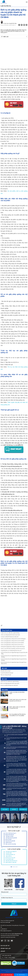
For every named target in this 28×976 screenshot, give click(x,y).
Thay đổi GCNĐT (8, 852)
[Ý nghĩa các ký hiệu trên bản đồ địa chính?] (4, 693)
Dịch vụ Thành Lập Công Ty (10, 833)
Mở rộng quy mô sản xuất (10, 857)
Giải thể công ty (8, 842)
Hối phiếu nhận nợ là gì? (5, 670)
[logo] (14, 914)
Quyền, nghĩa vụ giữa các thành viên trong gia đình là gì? (17, 707)
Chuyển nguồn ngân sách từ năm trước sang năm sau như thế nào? (18, 700)
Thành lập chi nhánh (9, 836)
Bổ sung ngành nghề (9, 859)
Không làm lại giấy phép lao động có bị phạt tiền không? (13, 646)
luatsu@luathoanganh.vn (7, 930)
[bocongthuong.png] (18, 963)
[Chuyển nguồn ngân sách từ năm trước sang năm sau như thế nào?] (4, 701)
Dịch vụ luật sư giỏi (14, 830)
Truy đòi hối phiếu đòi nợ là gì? (7, 672)
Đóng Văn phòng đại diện (10, 840)
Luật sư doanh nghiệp (14, 849)
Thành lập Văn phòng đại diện (11, 837)
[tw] (22, 25)
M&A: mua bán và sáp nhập (10, 843)
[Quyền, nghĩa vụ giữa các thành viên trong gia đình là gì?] (4, 708)
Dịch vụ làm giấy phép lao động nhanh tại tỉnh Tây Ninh (12, 642)
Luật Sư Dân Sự (6, 6)
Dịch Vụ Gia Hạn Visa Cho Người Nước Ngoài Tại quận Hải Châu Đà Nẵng (14, 659)
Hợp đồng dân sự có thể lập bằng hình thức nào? (11, 650)
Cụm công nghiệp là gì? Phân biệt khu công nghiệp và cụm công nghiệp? (17, 714)
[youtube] (24, 25)
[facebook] (5, 940)
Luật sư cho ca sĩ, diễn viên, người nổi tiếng (10, 632)
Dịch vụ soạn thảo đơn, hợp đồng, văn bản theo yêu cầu (13, 648)
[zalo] (26, 25)
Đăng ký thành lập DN (9, 834)
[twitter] (2, 940)
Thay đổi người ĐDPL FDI (10, 854)
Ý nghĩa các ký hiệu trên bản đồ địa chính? (16, 693)
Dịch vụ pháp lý (14, 827)
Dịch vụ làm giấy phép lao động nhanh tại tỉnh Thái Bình (12, 640)
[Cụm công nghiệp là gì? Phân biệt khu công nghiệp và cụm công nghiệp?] (4, 715)
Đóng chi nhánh (8, 839)
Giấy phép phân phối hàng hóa (11, 860)
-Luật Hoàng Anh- (13, 970)
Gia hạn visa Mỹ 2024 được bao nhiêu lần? (10, 636)
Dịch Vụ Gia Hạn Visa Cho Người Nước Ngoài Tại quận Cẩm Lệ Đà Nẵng (14, 653)
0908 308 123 (4, 928)
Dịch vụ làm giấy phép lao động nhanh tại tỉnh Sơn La (12, 644)
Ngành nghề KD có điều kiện (10, 862)
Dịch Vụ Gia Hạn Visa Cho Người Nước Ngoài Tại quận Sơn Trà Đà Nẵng (13, 656)
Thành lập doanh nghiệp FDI (10, 851)
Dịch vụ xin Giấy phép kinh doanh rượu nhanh (10, 634)
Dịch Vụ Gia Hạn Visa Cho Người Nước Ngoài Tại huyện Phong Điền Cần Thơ (13, 663)
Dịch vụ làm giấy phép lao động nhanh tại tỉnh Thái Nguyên (13, 638)
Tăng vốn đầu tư (8, 856)
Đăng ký (14, 903)
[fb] (19, 25)
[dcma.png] (6, 963)
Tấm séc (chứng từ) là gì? (6, 674)
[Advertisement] (14, 54)
